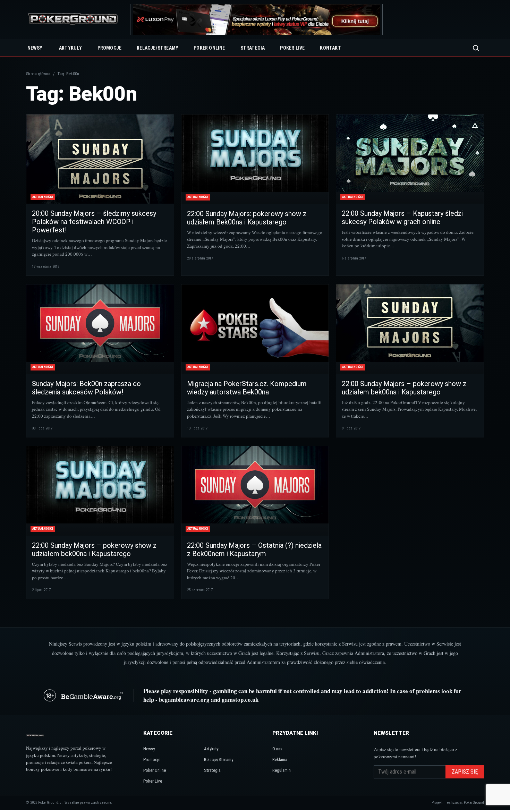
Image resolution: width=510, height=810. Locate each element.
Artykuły (70, 48)
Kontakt (330, 48)
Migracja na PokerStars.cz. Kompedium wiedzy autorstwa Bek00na (247, 388)
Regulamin (281, 770)
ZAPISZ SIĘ (465, 771)
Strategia (252, 48)
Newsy (34, 48)
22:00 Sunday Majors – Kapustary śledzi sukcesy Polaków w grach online (402, 217)
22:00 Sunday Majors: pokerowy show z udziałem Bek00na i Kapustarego (246, 218)
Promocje (109, 48)
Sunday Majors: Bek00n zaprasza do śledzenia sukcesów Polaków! (86, 388)
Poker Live (292, 48)
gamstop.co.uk (240, 699)
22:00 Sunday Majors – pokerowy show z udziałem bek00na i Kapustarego (404, 388)
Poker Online (209, 48)
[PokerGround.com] (73, 19)
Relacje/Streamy (157, 48)
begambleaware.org (184, 699)
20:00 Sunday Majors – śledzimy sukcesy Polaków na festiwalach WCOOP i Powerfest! (94, 221)
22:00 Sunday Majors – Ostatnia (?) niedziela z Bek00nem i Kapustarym (254, 549)
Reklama (279, 759)
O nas (277, 748)
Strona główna (38, 73)
